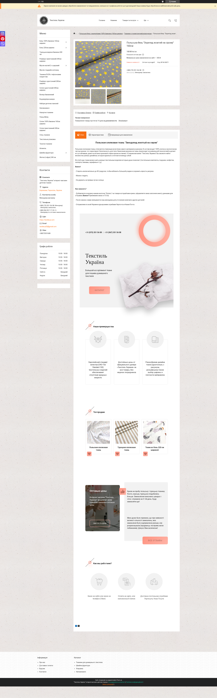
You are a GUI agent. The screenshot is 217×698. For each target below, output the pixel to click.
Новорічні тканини (46, 112)
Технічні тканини (46, 144)
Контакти (42, 672)
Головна (102, 20)
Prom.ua (119, 680)
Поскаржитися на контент (116, 682)
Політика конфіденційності (134, 682)
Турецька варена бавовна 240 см (51, 53)
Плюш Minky (44, 117)
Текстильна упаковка (47, 139)
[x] (79, 626)
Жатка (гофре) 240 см (48, 157)
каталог (99, 290)
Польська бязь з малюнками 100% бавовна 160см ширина (101, 34)
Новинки (114, 20)
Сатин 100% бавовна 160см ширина (50, 123)
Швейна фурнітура (46, 153)
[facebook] (76, 626)
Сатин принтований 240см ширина (49, 129)
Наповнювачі (44, 108)
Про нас (42, 662)
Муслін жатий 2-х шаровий (49, 65)
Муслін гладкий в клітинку (49, 70)
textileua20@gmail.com (48, 226)
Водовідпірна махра (47, 99)
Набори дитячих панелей (49, 103)
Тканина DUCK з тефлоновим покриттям (50, 76)
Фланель (43, 148)
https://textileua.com (47, 220)
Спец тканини (45, 135)
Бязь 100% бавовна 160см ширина (49, 42)
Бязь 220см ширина (47, 48)
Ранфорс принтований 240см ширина (50, 60)
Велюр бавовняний (47, 95)
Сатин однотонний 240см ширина (49, 89)
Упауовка (79, 668)
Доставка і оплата (46, 665)
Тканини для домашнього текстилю (89, 662)
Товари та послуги (129, 20)
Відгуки (42, 668)
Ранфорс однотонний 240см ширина (50, 82)
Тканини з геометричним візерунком (138, 34)
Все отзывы (155, 540)
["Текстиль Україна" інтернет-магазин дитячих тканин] (44, 20)
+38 (93, 232)
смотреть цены (99, 523)
